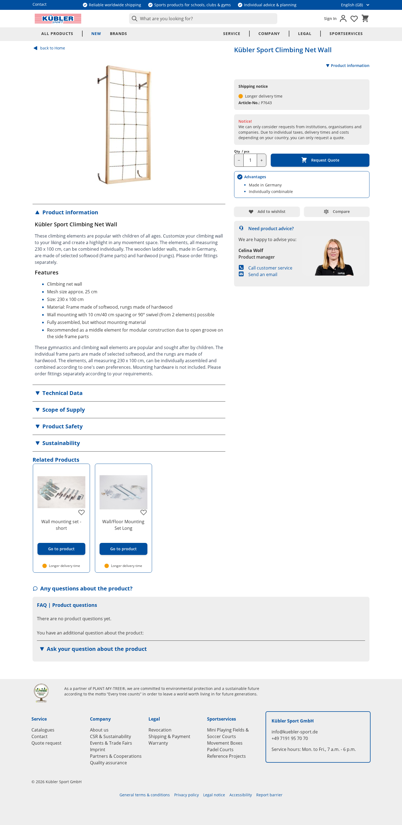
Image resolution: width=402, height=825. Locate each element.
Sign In (330, 18)
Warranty (158, 743)
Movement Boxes (225, 743)
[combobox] (203, 18)
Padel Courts (220, 750)
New (96, 33)
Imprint (97, 750)
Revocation (159, 730)
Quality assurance (108, 763)
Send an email (262, 274)
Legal (304, 33)
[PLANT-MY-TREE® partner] (44, 693)
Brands (118, 33)
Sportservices (346, 33)
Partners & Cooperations (116, 756)
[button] (129, 212)
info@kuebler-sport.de (295, 732)
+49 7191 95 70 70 (290, 738)
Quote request (46, 743)
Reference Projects (226, 756)
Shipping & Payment (169, 736)
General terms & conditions (145, 794)
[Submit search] (133, 18)
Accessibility (240, 794)
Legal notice (214, 794)
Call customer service (270, 268)
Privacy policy (186, 794)
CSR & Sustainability (110, 736)
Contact (39, 736)
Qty (241, 151)
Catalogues (42, 730)
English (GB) (352, 4)
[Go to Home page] (58, 18)
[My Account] (343, 18)
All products (57, 33)
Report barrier (269, 794)
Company (269, 33)
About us (99, 730)
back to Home (52, 48)
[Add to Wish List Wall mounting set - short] (81, 512)
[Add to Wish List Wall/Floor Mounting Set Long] (143, 512)
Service (231, 33)
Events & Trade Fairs (111, 743)
